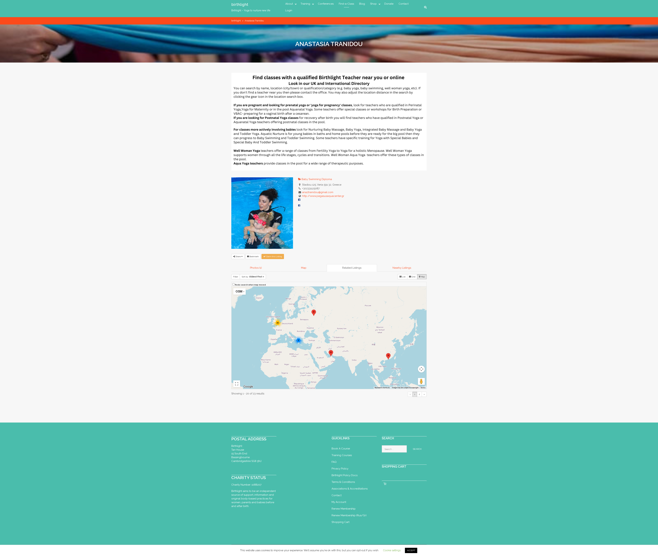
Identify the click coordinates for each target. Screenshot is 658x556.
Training (305, 3)
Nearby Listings (402, 267)
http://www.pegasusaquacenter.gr (323, 196)
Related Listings (351, 267)
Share (238, 256)
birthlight (239, 4)
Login (288, 10)
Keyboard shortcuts (382, 388)
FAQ (334, 461)
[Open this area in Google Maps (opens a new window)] (248, 386)
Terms (423, 388)
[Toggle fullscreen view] (236, 383)
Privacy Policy (340, 468)
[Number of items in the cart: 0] (385, 484)
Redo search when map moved (250, 285)
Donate (388, 3)
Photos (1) (256, 267)
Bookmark (254, 256)
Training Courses (342, 455)
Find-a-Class (346, 3)
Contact (404, 3)
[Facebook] (299, 205)
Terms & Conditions (343, 482)
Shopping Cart (340, 522)
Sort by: (252, 277)
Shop (373, 3)
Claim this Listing (273, 256)
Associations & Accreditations (350, 488)
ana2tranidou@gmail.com (317, 192)
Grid (413, 277)
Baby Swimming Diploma (316, 179)
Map (303, 267)
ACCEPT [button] (411, 550)
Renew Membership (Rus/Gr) (349, 515)
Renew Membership (344, 508)
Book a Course (341, 448)
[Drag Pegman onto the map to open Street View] (421, 381)
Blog (362, 3)
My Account (339, 502)
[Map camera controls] (421, 369)
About (289, 3)
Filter (235, 277)
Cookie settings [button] (392, 550)
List (403, 277)
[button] (388, 356)
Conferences (326, 3)
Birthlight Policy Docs (344, 475)
